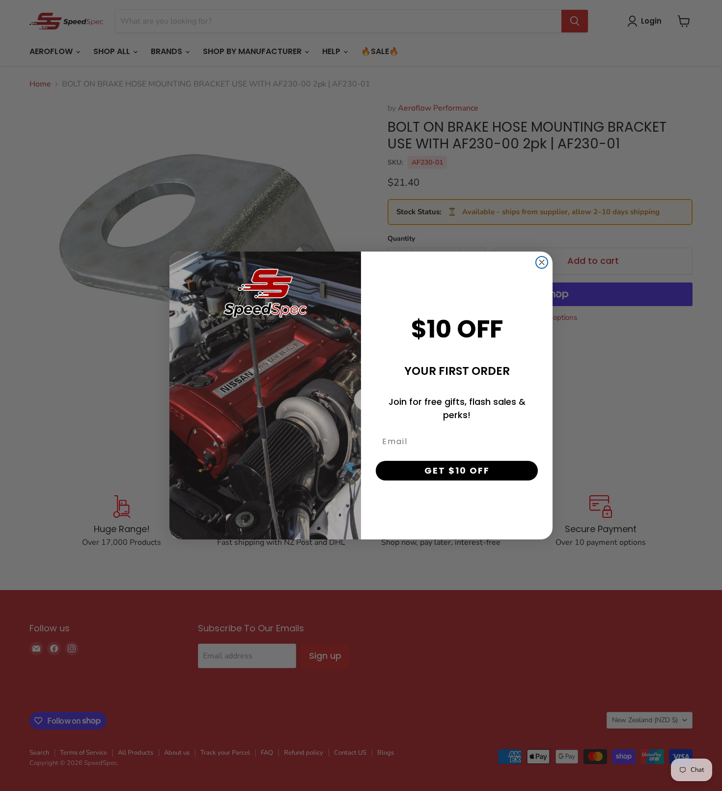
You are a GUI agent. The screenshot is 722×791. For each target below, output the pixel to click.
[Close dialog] (542, 262)
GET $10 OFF (457, 470)
